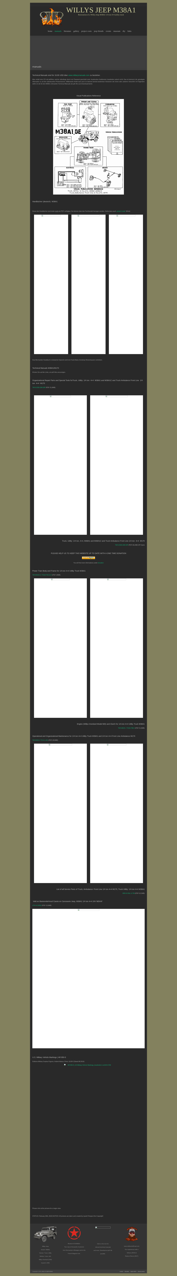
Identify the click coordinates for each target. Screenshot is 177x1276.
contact (121, 1271)
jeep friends (99, 31)
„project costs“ (121, 211)
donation (101, 563)
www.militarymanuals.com (78, 75)
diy (124, 31)
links (129, 31)
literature (67, 31)
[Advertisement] (88, 51)
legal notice (133, 1271)
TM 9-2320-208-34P (121, 545)
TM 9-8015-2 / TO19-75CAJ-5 (42, 575)
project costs (86, 31)
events (108, 31)
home (50, 31)
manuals (58, 31)
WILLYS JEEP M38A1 (101, 10)
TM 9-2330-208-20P (39, 387)
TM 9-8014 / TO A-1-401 (40, 740)
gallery (76, 31)
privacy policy (141, 1271)
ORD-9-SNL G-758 (128, 893)
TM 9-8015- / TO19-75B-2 (126, 728)
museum (116, 31)
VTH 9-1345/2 (37, 905)
